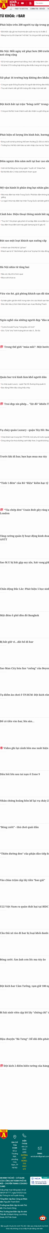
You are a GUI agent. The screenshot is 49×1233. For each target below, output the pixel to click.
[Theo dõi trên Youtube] (22, 3)
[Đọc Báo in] (31, 3)
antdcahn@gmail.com (40, 1156)
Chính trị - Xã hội (37, 9)
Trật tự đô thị (21, 9)
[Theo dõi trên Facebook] (19, 3)
